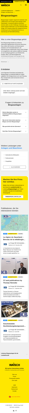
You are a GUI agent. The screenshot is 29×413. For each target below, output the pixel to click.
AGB (14, 385)
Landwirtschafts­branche (20, 1)
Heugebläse (8, 161)
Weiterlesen (4, 61)
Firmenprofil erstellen (13, 196)
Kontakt (14, 391)
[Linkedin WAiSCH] (13, 410)
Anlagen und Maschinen (11, 148)
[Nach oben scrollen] (27, 354)
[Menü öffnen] (26, 5)
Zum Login (14, 380)
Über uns (14, 374)
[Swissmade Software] (14, 397)
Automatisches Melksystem (12, 155)
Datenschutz (14, 389)
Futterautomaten (9, 158)
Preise (14, 376)
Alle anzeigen (15, 167)
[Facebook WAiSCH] (16, 410)
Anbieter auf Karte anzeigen (13, 83)
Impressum (14, 387)
